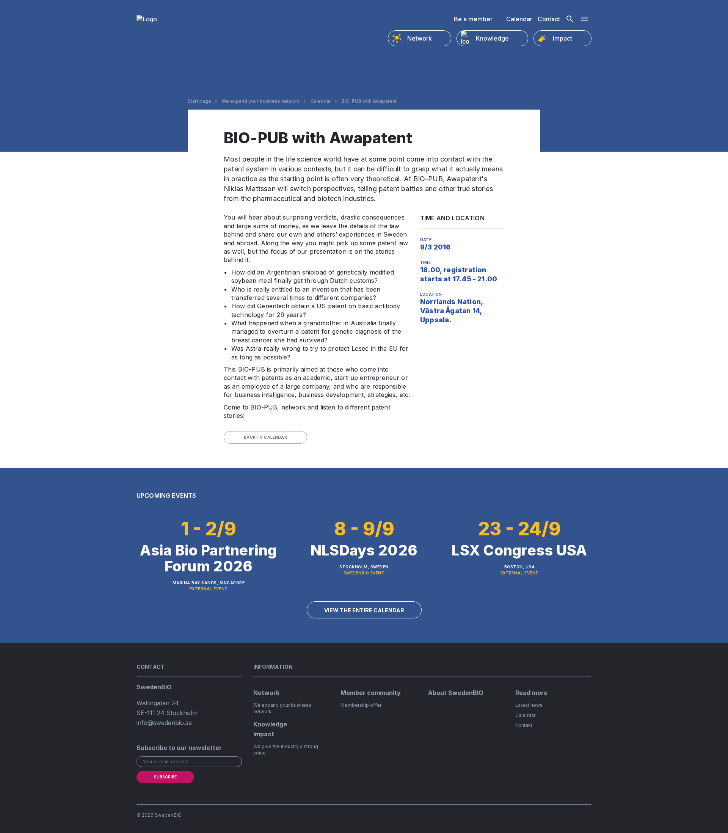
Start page (199, 101)
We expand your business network (261, 101)
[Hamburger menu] (584, 19)
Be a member (473, 19)
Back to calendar (265, 437)
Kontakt (523, 725)
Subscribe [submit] (165, 777)
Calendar (519, 19)
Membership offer (360, 705)
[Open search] (569, 19)
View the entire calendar (364, 610)
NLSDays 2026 (364, 550)
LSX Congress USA (519, 550)
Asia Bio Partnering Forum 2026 (208, 558)
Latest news (529, 705)
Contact (549, 19)
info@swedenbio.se (164, 722)
